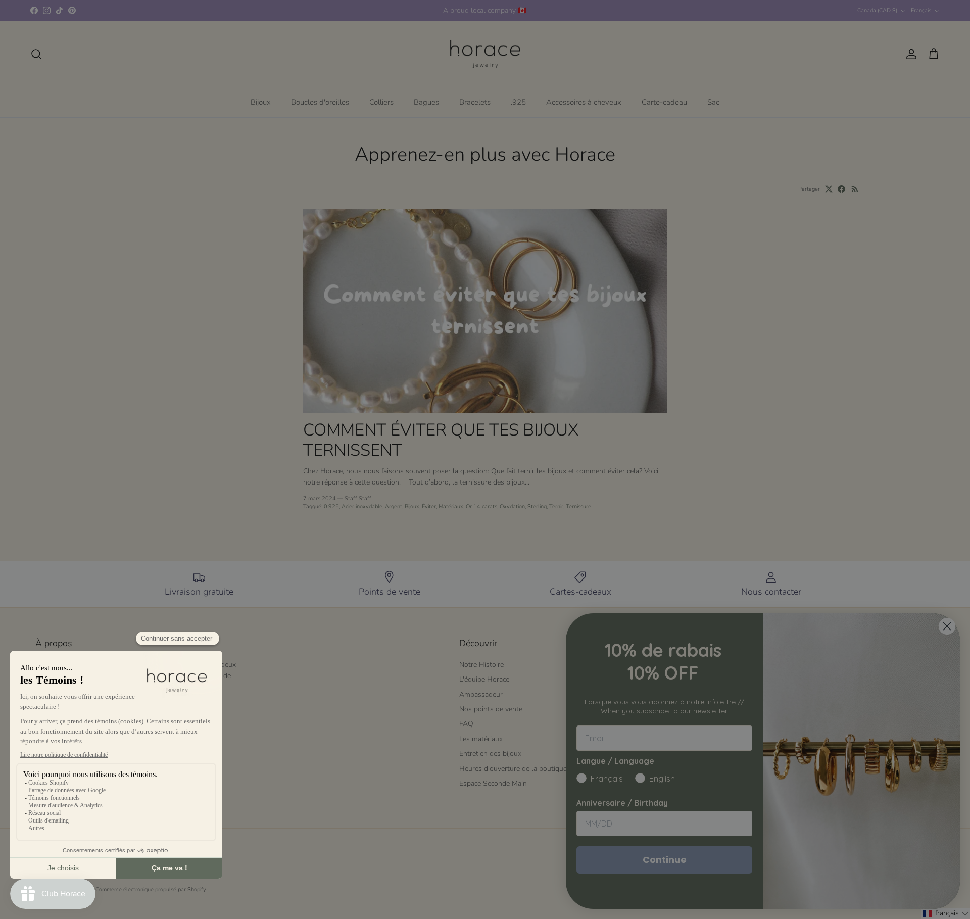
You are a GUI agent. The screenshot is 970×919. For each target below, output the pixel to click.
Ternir (556, 506)
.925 (518, 102)
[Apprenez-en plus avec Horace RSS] (855, 189)
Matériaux (451, 506)
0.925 (331, 506)
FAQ (466, 724)
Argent (393, 506)
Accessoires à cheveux (583, 102)
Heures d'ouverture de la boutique (513, 768)
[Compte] (909, 54)
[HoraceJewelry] (485, 54)
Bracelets (475, 102)
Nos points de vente (490, 709)
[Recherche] (36, 54)
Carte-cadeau (664, 102)
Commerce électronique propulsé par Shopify (150, 889)
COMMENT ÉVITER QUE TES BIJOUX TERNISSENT (440, 440)
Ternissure (578, 506)
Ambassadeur (481, 694)
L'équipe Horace (484, 679)
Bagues (426, 102)
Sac (713, 102)
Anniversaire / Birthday (622, 803)
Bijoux (261, 102)
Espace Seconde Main (493, 783)
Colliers (381, 102)
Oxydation (512, 506)
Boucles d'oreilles (320, 102)
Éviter (429, 506)
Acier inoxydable (362, 506)
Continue (665, 859)
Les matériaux (481, 739)
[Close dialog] (947, 626)
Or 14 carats (481, 506)
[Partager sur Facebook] (841, 189)
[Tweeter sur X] (829, 189)
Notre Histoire (481, 664)
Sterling (537, 506)
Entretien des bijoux (490, 753)
